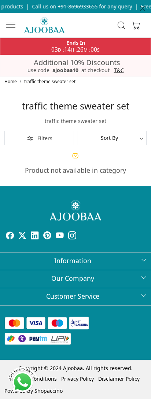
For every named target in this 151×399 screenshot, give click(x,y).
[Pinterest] (47, 236)
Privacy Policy (77, 378)
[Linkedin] (34, 236)
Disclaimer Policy (119, 378)
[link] (121, 25)
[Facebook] (9, 236)
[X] (22, 236)
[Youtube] (59, 236)
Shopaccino (48, 390)
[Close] (142, 8)
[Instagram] (72, 236)
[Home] (44, 25)
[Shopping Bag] (134, 25)
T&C (119, 70)
